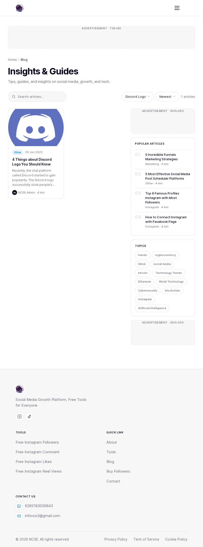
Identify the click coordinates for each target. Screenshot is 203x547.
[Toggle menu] (177, 7)
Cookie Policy (176, 539)
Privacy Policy (115, 539)
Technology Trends (168, 273)
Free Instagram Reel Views (39, 471)
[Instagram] (20, 416)
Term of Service (146, 539)
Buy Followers (118, 471)
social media (162, 264)
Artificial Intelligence (152, 308)
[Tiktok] (29, 416)
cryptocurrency (165, 255)
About (111, 442)
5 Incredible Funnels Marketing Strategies (161, 157)
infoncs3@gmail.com (42, 516)
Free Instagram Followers (37, 442)
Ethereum (144, 281)
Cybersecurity (147, 290)
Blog (110, 461)
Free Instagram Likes (34, 461)
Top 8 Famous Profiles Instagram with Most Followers (162, 197)
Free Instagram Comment (38, 452)
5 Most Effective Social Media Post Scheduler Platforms (167, 176)
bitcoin (143, 273)
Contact (113, 481)
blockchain (172, 290)
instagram (145, 299)
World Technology (171, 281)
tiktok (142, 264)
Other (17, 152)
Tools (111, 452)
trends (142, 255)
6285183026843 (39, 506)
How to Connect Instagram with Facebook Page (166, 219)
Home (12, 60)
